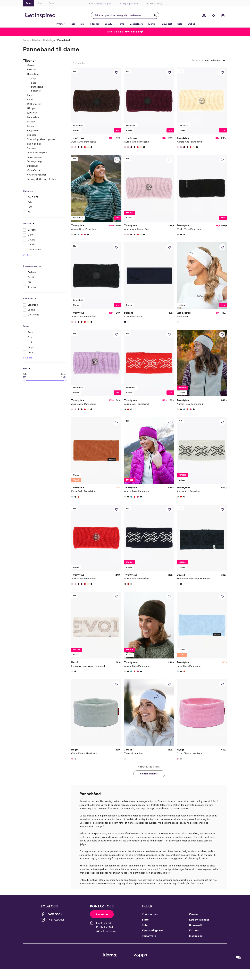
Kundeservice (150, 914)
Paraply (31, 121)
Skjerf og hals (34, 143)
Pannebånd (37, 86)
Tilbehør (36, 40)
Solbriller (31, 69)
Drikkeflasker (34, 104)
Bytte (145, 919)
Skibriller (31, 134)
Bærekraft (195, 925)
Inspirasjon (196, 936)
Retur (145, 925)
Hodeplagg (49, 40)
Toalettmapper (35, 157)
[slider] (24, 380)
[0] (213, 15)
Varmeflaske (33, 170)
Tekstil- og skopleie (37, 152)
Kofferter (32, 112)
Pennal (30, 126)
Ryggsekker (33, 130)
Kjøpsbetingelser (152, 930)
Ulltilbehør (32, 165)
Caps (33, 78)
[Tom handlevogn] (223, 15)
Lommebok (33, 117)
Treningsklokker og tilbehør (41, 179)
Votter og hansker (36, 174)
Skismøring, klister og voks (41, 139)
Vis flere (27, 255)
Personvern (149, 936)
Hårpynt (31, 108)
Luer (33, 82)
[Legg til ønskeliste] (117, 72)
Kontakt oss (101, 914)
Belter (30, 99)
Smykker (31, 148)
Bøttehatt (36, 90)
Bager (30, 95)
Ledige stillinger (199, 919)
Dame (26, 40)
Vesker (30, 65)
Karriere (194, 930)
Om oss (193, 914)
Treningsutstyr (34, 161)
